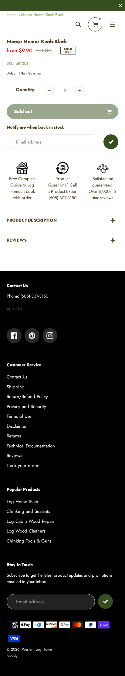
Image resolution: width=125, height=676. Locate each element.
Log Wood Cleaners (26, 531)
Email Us (14, 308)
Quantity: (26, 89)
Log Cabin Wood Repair (30, 521)
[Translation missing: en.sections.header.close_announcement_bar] (120, 5)
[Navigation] (112, 24)
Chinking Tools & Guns (29, 541)
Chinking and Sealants (28, 511)
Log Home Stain (22, 501)
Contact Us (17, 377)
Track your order (23, 465)
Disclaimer (17, 426)
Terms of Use (19, 416)
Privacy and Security (26, 406)
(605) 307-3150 (34, 296)
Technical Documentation (31, 446)
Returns (14, 436)
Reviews (14, 455)
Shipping (16, 387)
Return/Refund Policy (27, 396)
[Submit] (105, 601)
